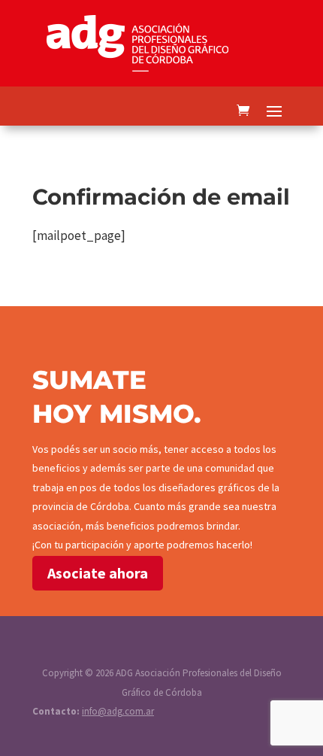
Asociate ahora (97, 572)
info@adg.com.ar (118, 711)
